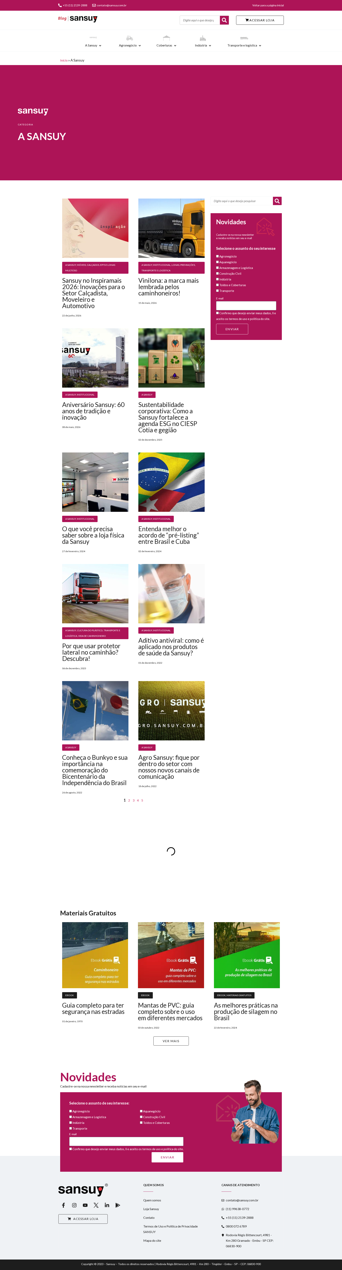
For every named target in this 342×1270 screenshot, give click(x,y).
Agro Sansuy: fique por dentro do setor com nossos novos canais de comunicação (169, 766)
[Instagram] (74, 1205)
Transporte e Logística (156, 270)
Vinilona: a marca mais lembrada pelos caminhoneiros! (168, 286)
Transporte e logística (242, 45)
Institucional (162, 264)
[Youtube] (85, 1205)
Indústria (201, 45)
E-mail (219, 298)
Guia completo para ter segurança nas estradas (93, 1008)
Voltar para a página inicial (268, 5)
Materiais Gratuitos (239, 995)
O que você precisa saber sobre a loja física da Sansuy (93, 535)
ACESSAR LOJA (262, 20)
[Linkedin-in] (107, 1205)
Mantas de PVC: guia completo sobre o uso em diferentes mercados (170, 1011)
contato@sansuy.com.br (111, 5)
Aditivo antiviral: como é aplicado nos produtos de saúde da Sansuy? (171, 646)
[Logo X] (96, 1205)
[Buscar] (224, 20)
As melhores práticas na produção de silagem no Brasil (246, 1011)
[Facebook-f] (63, 1205)
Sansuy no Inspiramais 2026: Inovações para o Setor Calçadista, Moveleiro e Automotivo (93, 292)
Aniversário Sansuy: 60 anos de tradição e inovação (93, 411)
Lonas (175, 264)
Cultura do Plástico (90, 630)
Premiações (187, 264)
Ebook (69, 995)
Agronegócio (128, 45)
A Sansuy (91, 45)
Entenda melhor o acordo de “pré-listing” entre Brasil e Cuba (168, 535)
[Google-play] (118, 1205)
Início (64, 60)
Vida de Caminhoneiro (92, 635)
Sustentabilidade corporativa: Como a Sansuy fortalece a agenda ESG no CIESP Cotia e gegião (167, 417)
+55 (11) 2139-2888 (75, 5)
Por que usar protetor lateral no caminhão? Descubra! (91, 652)
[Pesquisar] (277, 201)
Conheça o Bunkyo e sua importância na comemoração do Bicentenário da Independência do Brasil (95, 769)
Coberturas (164, 45)
